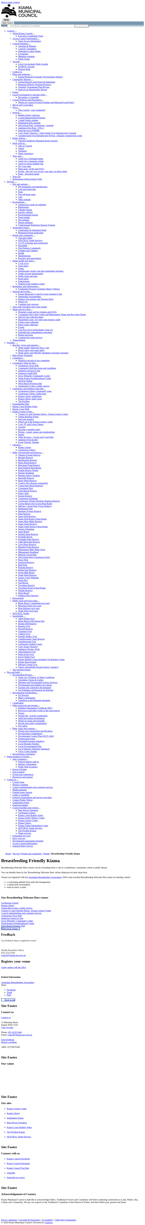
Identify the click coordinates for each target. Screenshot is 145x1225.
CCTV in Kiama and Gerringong (33, 243)
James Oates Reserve (27, 524)
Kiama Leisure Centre (22, 411)
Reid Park (22, 565)
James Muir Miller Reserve (30, 521)
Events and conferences (23, 774)
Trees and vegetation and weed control (29, 307)
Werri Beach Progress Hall (30, 383)
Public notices (18, 138)
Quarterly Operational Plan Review (34, 87)
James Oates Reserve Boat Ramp (33, 526)
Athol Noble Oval (26, 618)
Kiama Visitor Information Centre (33, 825)
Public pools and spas (27, 276)
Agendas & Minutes (27, 46)
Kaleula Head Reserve (28, 534)
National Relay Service (22, 846)
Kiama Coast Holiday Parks (24, 406)
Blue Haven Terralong (22, 355)
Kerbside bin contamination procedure (35, 332)
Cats (20, 197)
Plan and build (13, 672)
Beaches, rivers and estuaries (25, 345)
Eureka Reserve (25, 496)
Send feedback (7, 1039)
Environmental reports (28, 215)
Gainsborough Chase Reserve (31, 639)
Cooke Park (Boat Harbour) (30, 486)
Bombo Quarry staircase (29, 115)
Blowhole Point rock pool (29, 606)
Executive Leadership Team (30, 36)
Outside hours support (22, 792)
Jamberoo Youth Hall (27, 373)
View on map (7, 1027)
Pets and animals (19, 184)
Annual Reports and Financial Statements (36, 82)
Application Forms (20, 802)
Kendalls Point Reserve (28, 539)
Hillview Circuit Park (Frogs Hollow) (35, 506)
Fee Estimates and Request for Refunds (35, 690)
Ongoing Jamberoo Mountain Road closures (38, 141)
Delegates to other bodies (29, 51)
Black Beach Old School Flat (31, 621)
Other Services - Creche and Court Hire (36, 437)
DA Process (23, 695)
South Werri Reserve (27, 575)
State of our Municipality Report (32, 89)
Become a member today (29, 429)
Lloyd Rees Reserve (27, 544)
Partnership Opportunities (29, 296)
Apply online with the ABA (13, 967)
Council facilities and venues (25, 807)
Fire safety (22, 726)
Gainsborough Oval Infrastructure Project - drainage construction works (50, 135)
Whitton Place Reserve (28, 595)
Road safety (23, 279)
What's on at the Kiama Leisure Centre (35, 422)
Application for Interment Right (32, 230)
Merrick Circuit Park (27, 555)
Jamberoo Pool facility (28, 440)
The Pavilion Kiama (21, 670)
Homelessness (24, 256)
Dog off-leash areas (27, 194)
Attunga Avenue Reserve (29, 455)
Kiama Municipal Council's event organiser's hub (40, 294)
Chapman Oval (25, 631)
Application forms (20, 227)
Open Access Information (29, 41)
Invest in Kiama (19, 769)
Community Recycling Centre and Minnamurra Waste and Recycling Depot (52, 314)
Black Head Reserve (27, 463)
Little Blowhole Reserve (29, 542)
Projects (16, 112)
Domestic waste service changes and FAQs (37, 312)
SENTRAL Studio (20, 613)
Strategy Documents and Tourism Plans (35, 299)
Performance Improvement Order (27, 179)
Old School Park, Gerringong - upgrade (36, 125)
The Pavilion (24, 401)
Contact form (18, 782)
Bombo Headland (26, 473)
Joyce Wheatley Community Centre (34, 376)
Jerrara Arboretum (26, 529)
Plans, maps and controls (23, 728)
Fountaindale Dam (20, 404)
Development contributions (30, 733)
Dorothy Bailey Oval (27, 636)
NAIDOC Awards (26, 66)
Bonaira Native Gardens (29, 475)
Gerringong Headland (28, 498)
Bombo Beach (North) (28, 470)
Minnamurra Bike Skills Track (31, 549)
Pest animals (23, 220)
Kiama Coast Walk (20, 409)
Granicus (49, 1222)
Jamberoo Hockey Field (29, 649)
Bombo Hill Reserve (27, 624)
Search (4, 26)
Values (21, 148)
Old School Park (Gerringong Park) (34, 557)
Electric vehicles (25, 212)
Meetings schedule (26, 56)
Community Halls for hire (23, 363)
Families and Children (28, 250)
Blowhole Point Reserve (29, 465)
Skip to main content (10, 2)
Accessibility (47, 1220)
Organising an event (21, 836)
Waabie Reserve (25, 590)
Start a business (19, 759)
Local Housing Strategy (28, 744)
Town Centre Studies (27, 751)
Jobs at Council (25, 146)
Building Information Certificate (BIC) (35, 708)
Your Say (16, 176)
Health (21, 253)
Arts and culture (25, 238)
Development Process (22, 675)
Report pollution (25, 222)
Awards (15, 61)
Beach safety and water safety (31, 350)
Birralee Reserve (25, 457)
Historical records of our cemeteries (34, 360)
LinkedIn (11, 1173)
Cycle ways (23, 263)
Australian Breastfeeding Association (44, 877)
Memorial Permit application (30, 233)
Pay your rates (24, 166)
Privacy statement (9, 1220)
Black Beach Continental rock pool (34, 603)
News (15, 107)
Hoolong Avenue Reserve (29, 511)
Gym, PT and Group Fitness (30, 424)
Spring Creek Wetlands (28, 578)
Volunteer (22, 151)
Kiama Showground (27, 662)
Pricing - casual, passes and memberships (36, 432)
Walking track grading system (31, 284)
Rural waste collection (28, 325)
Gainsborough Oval (27, 641)
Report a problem (20, 784)
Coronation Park (25, 488)
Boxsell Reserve (25, 629)
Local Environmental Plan (29, 746)
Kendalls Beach (25, 537)
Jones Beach (23, 532)
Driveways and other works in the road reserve (39, 710)
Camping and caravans (28, 304)
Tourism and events (21, 291)
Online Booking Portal (28, 417)
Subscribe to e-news (16, 1177)
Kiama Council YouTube (18, 1168)
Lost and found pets (27, 189)
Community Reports (21, 79)
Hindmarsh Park (25, 509)
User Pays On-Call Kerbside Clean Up (35, 330)
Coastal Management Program (31, 118)
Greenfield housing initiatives (31, 741)
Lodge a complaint (20, 795)
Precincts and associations (29, 258)
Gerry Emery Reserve (28, 647)
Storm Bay (23, 580)
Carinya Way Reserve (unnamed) (33, 483)
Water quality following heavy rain (33, 348)
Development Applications (24, 693)
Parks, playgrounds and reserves (26, 452)
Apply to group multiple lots (30, 164)
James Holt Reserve (27, 516)
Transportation (18, 340)
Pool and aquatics (26, 419)
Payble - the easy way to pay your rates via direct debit (42, 171)
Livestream (23, 54)
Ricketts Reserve (25, 567)
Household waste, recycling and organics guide (39, 319)
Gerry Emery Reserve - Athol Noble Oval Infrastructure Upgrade (47, 133)
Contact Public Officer (22, 800)
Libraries (16, 445)
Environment (18, 202)
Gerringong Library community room (35, 391)
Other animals (24, 199)
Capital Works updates (28, 120)
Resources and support (22, 777)
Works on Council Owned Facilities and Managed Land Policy (46, 102)
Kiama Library (24, 447)
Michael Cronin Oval (27, 664)
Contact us (17, 72)
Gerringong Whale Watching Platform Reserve (39, 501)
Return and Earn (25, 335)
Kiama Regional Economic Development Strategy (40, 77)
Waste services (24, 833)
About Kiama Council (22, 33)
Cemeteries (17, 358)
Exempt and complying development (34, 687)
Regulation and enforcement (25, 286)
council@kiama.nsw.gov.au (13, 955)
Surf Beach (23, 583)
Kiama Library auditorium (29, 396)
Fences (21, 713)
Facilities (11, 342)
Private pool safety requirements (32, 723)
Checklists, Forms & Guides (30, 680)
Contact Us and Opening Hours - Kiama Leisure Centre (43, 414)
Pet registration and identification (32, 187)
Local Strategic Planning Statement (33, 749)
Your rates (17, 156)
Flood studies (24, 217)
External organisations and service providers (32, 797)
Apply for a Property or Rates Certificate (36, 677)
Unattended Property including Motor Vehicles (39, 289)
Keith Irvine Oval (26, 654)
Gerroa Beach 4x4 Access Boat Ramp (35, 503)
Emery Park (23, 493)
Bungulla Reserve (26, 478)
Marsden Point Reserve (28, 547)
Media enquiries (19, 790)
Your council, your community (31, 110)
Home (8, 853)
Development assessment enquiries (27, 841)
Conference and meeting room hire (27, 388)
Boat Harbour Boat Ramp (29, 468)
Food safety (23, 266)
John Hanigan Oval (27, 652)
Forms (15, 92)
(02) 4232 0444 (15, 1032)
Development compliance (23, 754)
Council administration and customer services (32, 787)
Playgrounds (18, 598)
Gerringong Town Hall (28, 365)
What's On (23, 302)
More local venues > (10, 928)
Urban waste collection (28, 322)
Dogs (20, 192)
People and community (22, 235)
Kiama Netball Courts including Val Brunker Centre (41, 659)
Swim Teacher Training (28, 442)
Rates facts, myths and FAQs (31, 169)
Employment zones (26, 738)
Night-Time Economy (28, 767)
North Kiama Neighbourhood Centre (34, 378)
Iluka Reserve (24, 514)
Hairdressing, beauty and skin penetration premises (40, 271)
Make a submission (26, 698)
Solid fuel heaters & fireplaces (31, 718)
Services (10, 181)
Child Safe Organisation (65, 1220)
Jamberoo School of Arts (29, 371)
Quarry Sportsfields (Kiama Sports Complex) (38, 667)
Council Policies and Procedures (26, 100)
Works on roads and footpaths (31, 721)
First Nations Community (29, 248)
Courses (21, 427)
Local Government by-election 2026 (28, 95)
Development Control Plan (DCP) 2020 (36, 736)
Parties (21, 434)
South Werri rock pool (28, 611)
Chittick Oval (24, 634)
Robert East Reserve (27, 570)
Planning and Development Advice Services (37, 682)
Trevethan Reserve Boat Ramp (32, 588)
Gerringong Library (27, 450)
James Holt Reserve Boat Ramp (32, 519)
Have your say (18, 838)
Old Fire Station (25, 381)
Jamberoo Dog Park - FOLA (31, 128)
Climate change (25, 210)
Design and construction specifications (35, 731)
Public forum (24, 59)
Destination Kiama (15, 1118)
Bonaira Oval (24, 626)
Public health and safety (23, 261)
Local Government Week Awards (33, 64)
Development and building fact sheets (35, 685)
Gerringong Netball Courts (30, 644)
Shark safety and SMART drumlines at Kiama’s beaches (43, 353)
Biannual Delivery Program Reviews (34, 84)
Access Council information (24, 38)
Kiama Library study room (30, 399)
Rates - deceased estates (28, 174)
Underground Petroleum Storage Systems (36, 225)
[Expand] (15, 31)
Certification (18, 703)
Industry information (27, 764)
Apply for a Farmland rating (30, 158)
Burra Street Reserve (27, 480)
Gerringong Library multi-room (32, 394)
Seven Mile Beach (26, 572)
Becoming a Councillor (28, 97)
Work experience (25, 153)
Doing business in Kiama (18, 756)
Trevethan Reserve (26, 585)
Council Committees (27, 49)
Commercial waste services (30, 337)
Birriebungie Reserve (27, 460)
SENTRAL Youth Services (30, 240)
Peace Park (23, 560)
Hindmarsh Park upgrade (29, 123)
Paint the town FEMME (29, 130)
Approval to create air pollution (32, 204)
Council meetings (20, 43)
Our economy (18, 772)
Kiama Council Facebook (18, 1159)
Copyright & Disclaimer (29, 1220)
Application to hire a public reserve (33, 386)
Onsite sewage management (30, 273)
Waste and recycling (21, 309)
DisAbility (22, 245)
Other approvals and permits (25, 705)
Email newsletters (20, 805)
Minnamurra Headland (28, 552)
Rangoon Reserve (26, 562)
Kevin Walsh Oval (26, 657)
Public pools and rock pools (24, 601)
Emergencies (24, 281)
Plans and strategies (21, 74)
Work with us (18, 143)
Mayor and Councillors (22, 105)
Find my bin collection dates (30, 317)
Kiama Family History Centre (31, 818)
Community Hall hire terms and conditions (37, 368)
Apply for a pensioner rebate (31, 161)
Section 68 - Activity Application (32, 716)
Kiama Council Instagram (18, 1163)
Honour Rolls (24, 69)
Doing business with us (28, 761)
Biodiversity (23, 207)
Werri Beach (23, 593)
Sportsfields (17, 616)
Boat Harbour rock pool (29, 608)
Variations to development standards (34, 700)
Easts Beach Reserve (27, 491)
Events (21, 327)
